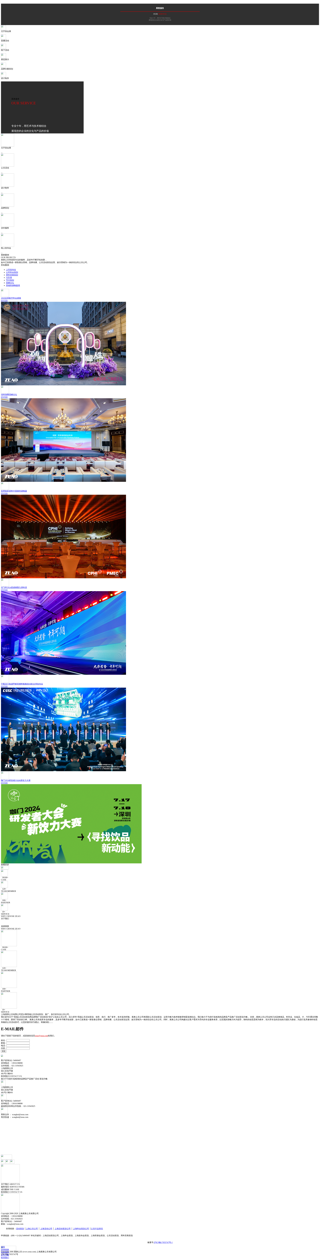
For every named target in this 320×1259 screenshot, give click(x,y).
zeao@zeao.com (41, 1036)
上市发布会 (11, 270)
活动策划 (20, 1229)
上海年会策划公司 (81, 1229)
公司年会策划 (12, 272)
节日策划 (10, 280)
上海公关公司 (32, 1229)
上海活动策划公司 (63, 1229)
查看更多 (5, 865)
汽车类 (9, 277)
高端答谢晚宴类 (13, 285)
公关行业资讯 (97, 1229)
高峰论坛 (10, 283)
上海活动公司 (46, 1229)
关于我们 (5, 919)
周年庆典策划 (12, 275)
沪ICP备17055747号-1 (163, 1242)
